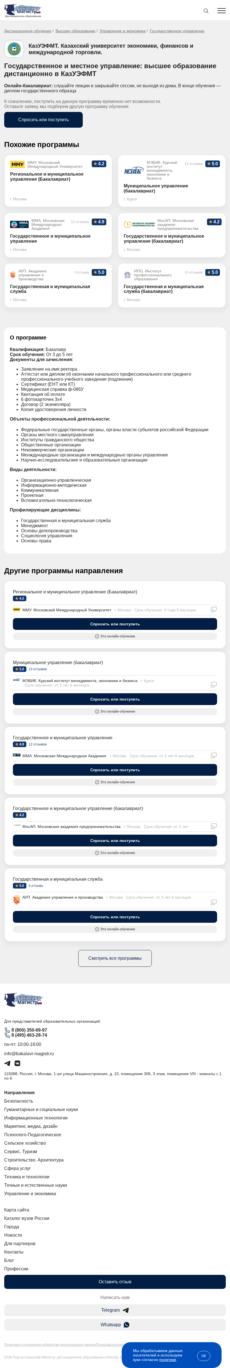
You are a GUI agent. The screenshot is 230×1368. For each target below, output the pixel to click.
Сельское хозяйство (25, 1143)
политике (167, 1359)
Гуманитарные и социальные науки (41, 1109)
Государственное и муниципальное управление (62, 737)
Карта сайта (16, 1210)
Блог (9, 1260)
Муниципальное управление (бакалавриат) (58, 662)
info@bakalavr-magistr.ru (29, 1053)
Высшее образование (75, 31)
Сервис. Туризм (20, 1151)
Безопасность (18, 1101)
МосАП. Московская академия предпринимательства (71, 826)
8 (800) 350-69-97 (29, 1030)
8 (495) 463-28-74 (29, 1035)
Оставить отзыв (115, 1281)
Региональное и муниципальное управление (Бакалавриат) (75, 591)
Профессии (16, 1268)
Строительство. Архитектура (34, 1160)
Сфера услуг (17, 1168)
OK (203, 1356)
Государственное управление (177, 31)
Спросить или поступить (43, 119)
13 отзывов (37, 669)
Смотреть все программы (115, 958)
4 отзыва (35, 886)
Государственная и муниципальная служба (58, 879)
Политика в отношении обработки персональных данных (50, 1345)
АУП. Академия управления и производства (62, 897)
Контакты (14, 1252)
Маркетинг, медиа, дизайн (31, 1126)
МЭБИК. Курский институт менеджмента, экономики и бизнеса (79, 680)
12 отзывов (37, 744)
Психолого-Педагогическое (32, 1134)
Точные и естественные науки (35, 1185)
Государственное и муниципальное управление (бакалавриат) (78, 808)
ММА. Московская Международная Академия (64, 756)
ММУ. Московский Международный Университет (66, 610)
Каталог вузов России (26, 1218)
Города (11, 1226)
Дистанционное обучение (27, 31)
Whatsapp (111, 1324)
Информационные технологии (36, 1117)
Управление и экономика (123, 31)
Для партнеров (20, 1243)
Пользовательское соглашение (121, 1345)
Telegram (110, 1310)
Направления (19, 1092)
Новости (13, 1235)
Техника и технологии (26, 1176)
